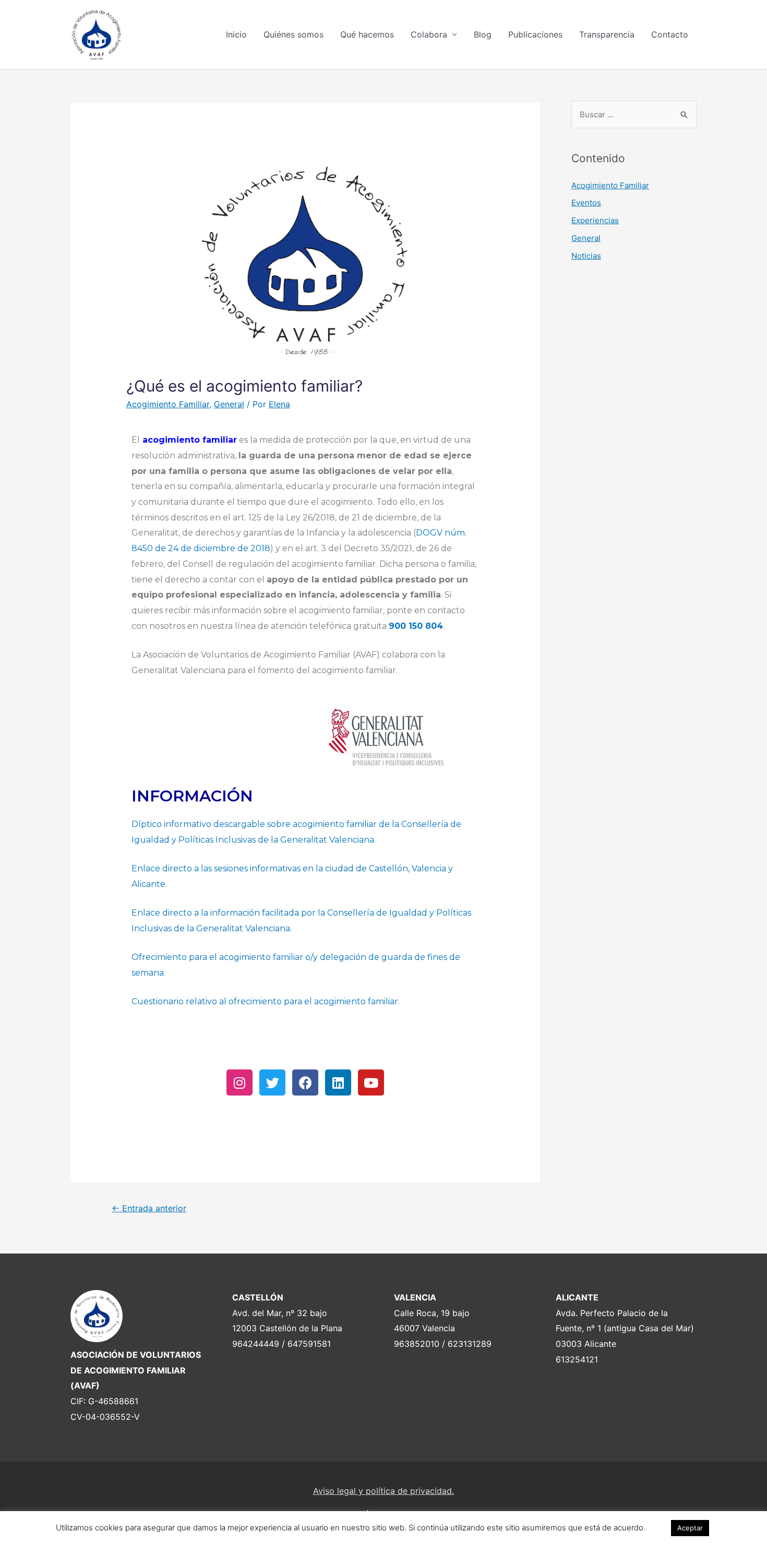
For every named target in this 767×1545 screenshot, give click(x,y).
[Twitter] (272, 1082)
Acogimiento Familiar (167, 404)
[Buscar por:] (634, 114)
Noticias (586, 256)
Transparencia (606, 34)
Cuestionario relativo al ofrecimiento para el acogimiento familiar (264, 1001)
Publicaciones (535, 34)
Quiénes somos (293, 34)
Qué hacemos (367, 34)
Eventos (586, 203)
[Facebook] (305, 1082)
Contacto (669, 34)
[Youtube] (371, 1082)
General (229, 404)
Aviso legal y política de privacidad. (383, 1491)
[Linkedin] (338, 1082)
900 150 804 (416, 626)
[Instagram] (239, 1082)
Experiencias (595, 220)
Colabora (429, 34)
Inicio (236, 34)
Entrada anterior (149, 1208)
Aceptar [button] (690, 1528)
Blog (483, 34)
